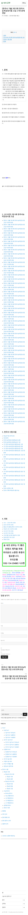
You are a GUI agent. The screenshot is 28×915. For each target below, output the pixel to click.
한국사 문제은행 (16, 572)
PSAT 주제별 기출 (8, 763)
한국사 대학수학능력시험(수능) (11, 490)
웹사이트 (3, 640)
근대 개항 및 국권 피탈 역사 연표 (12, 535)
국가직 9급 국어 (8, 759)
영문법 (4, 811)
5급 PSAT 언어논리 (10, 732)
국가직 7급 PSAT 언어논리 (12, 742)
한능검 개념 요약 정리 (9, 436)
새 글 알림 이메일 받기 (5, 654)
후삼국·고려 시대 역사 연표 (10, 529)
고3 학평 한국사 (9, 798)
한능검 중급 (10, 786)
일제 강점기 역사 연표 (9, 537)
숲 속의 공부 (5, 3)
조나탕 (6, 15)
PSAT (3, 728)
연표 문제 (6, 438)
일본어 (4, 907)
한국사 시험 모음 (7, 39)
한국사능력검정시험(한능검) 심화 (12, 440)
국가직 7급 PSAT (8, 739)
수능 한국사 (7, 791)
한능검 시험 (7, 771)
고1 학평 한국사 (9, 803)
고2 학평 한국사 (9, 800)
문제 (4, 35)
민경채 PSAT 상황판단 (11, 754)
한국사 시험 (5, 769)
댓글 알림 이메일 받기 (5, 649)
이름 (2, 625)
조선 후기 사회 (18, 586)
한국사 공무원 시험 (8, 488)
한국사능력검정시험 (7, 570)
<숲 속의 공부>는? (6, 896)
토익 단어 (4, 814)
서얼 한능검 (18, 576)
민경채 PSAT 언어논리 (11, 751)
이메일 (2, 633)
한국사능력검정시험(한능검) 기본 (12, 442)
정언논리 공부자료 (8, 766)
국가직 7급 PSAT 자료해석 (12, 747)
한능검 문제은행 (20, 584)
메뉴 (25, 3)
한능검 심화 (10, 779)
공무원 (4, 903)
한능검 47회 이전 (9, 586)
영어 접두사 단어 (6, 820)
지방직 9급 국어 (8, 761)
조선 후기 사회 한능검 (17, 590)
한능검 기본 (10, 776)
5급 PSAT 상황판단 (10, 735)
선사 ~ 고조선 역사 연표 (10, 522)
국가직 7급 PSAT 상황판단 (12, 744)
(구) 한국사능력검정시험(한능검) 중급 (13, 446)
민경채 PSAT (7, 749)
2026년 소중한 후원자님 (8, 835)
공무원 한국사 (7, 805)
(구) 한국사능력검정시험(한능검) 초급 (13, 448)
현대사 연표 (6, 539)
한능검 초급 (10, 783)
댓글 (2, 603)
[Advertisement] (14, 22)
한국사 (13, 576)
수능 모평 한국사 (9, 795)
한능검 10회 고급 (20, 582)
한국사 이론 (7, 807)
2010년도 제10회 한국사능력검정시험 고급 (13, 37)
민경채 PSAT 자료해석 (11, 756)
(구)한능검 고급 (6, 572)
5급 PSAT (6, 730)
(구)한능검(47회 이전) (19, 570)
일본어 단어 (5, 823)
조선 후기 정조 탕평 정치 (8, 584)
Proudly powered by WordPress (16, 912)
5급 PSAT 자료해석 (10, 737)
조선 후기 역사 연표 (8, 533)
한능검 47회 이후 (9, 774)
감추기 (14, 32)
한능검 (6, 580)
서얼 (5, 582)
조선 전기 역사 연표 (8, 531)
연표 (4, 41)
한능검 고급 (19, 574)
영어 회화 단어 (6, 817)
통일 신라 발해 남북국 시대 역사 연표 (13, 527)
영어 (3, 900)
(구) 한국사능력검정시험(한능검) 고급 (13, 444)
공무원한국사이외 (10, 574)
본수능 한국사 (8, 793)
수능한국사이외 (11, 582)
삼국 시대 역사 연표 (8, 524)
